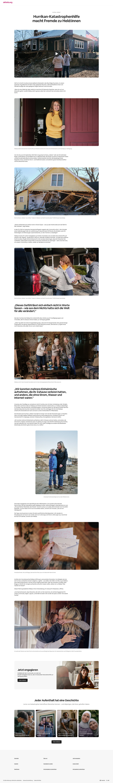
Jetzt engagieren (76, 758)
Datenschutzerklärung (28, 780)
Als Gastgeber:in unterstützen (49, 769)
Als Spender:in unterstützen (79, 769)
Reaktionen (16, 769)
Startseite (16, 758)
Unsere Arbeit (76, 763)
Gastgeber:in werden (48, 763)
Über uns (45, 758)
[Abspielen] (56, 54)
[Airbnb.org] (29, 3)
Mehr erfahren (22, 680)
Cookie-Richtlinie (37, 780)
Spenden (16, 763)
